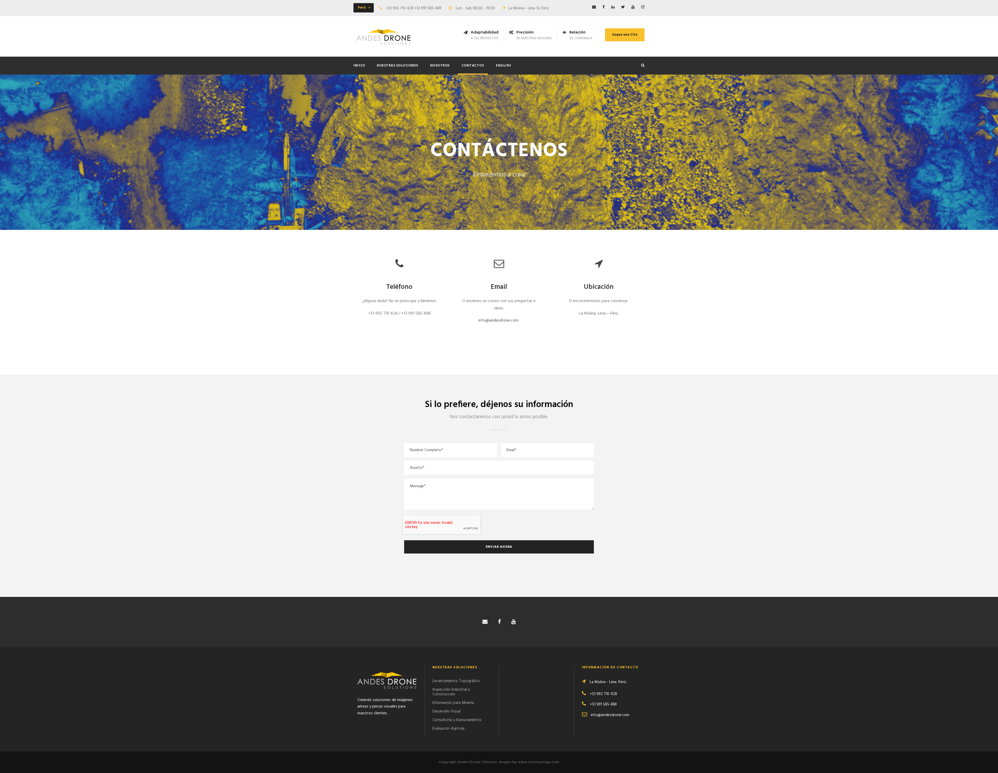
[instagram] (643, 7)
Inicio (359, 66)
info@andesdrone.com (498, 320)
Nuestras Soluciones (397, 66)
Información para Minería (453, 703)
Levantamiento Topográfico (456, 681)
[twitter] (623, 7)
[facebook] (603, 7)
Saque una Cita (625, 34)
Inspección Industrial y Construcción (451, 692)
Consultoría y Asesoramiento (457, 720)
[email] (594, 7)
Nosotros (440, 66)
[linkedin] (613, 7)
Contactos (473, 66)
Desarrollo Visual (446, 711)
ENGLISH (503, 66)
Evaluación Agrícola (448, 728)
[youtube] (633, 7)
